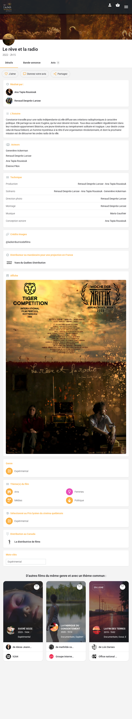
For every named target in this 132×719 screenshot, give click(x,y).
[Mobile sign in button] (110, 5)
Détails (9, 62)
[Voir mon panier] (118, 5)
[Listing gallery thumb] (66, 367)
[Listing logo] (9, 40)
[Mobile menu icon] (126, 6)
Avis (55, 62)
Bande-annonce (32, 62)
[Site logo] (8, 7)
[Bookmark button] (36, 587)
